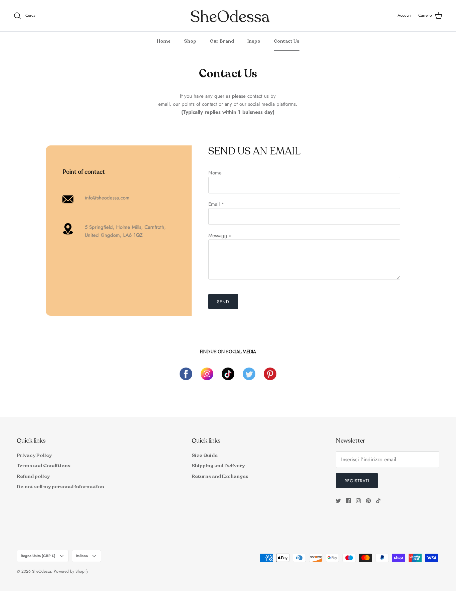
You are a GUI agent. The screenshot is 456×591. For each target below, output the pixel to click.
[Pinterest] (368, 500)
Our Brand (222, 41)
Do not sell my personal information (60, 486)
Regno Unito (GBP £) (38, 555)
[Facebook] (348, 500)
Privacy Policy (34, 455)
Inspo (253, 41)
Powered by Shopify (71, 571)
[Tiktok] (378, 500)
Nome (215, 172)
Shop (190, 41)
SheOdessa (41, 571)
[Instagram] (358, 500)
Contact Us (286, 41)
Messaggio (219, 235)
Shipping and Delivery (218, 465)
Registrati (357, 481)
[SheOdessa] (228, 16)
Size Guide (205, 455)
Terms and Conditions (43, 465)
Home (164, 41)
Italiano (82, 555)
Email (216, 204)
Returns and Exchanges (220, 476)
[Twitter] (338, 500)
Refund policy (33, 476)
